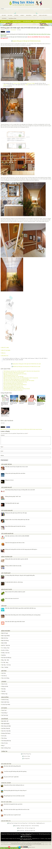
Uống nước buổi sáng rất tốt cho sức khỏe (15, 473)
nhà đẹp (21, 429)
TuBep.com (5, 84)
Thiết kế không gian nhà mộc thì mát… (11, 375)
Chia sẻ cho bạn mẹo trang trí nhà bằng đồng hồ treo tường (15, 381)
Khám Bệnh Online (12, 18)
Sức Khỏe (4, 15)
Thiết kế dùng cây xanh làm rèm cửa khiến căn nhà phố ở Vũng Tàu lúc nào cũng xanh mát (21, 371)
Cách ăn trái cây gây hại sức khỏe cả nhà (14, 542)
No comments (13, 29)
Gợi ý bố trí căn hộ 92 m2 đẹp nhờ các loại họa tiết (13, 372)
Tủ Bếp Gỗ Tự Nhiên (5, 347)
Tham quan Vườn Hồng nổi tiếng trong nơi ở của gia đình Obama (16, 379)
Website (2, 455)
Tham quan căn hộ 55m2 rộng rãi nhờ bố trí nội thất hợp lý (14, 384)
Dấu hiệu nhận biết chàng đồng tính (12, 766)
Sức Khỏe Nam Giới (37, 21)
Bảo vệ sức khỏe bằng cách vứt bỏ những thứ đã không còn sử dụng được (22, 614)
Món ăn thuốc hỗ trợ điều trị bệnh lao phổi (15, 591)
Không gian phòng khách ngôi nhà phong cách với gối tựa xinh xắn (16, 388)
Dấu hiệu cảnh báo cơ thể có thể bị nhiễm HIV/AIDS (17, 535)
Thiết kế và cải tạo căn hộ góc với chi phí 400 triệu (13, 376)
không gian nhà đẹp (15, 429)
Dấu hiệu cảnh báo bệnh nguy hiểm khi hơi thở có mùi (16, 809)
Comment (2, 435)
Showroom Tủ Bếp (30, 83)
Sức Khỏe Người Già (5, 24)
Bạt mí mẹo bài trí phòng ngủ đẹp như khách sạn (13, 386)
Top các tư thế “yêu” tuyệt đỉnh (11, 776)
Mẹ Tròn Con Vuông (6, 21)
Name (2, 446)
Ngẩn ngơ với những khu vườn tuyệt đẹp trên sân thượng (14, 373)
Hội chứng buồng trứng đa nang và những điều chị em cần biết (20, 489)
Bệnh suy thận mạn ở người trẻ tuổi (12, 814)
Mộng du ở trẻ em (9, 480)
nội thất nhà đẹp (26, 429)
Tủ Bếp (26, 84)
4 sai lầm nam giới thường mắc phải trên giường (15, 771)
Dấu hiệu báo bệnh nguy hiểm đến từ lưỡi (15, 621)
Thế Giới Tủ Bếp (16, 83)
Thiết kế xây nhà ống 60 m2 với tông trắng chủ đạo (13, 387)
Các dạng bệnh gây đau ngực (12, 503)
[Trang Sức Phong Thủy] (26, 363)
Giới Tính (16, 15)
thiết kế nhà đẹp (32, 429)
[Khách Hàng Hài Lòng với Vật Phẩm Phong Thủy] (26, 753)
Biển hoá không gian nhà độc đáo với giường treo (13, 383)
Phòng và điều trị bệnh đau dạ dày (13, 565)
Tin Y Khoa (10, 15)
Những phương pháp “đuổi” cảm (13, 496)
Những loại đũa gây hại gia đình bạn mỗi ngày (16, 512)
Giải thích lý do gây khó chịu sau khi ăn (13, 804)
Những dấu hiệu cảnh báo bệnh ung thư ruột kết (16, 559)
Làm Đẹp (22, 15)
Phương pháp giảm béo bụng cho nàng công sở (15, 790)
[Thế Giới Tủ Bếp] (26, 756)
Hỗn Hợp (7, 29)
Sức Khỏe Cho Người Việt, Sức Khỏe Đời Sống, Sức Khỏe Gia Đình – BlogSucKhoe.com (22, 838)
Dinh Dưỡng (29, 15)
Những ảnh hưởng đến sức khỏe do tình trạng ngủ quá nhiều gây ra (21, 549)
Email (2, 451)
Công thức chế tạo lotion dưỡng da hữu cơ (14, 785)
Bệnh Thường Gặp (16, 24)
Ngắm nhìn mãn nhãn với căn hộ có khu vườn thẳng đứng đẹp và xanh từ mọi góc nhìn (20, 377)
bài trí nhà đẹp (3, 429)
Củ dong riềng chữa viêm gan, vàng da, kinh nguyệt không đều (20, 575)
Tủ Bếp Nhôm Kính (4, 355)
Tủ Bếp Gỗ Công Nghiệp (5, 350)
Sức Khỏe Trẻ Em (17, 21)
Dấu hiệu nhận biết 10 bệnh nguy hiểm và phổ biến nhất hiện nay (20, 608)
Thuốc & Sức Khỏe (43, 15)
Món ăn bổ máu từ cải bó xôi (12, 598)
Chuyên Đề (4, 18)
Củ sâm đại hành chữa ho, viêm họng (14, 582)
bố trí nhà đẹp (8, 429)
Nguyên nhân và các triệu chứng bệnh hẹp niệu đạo (17, 519)
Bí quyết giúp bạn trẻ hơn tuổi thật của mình (14, 795)
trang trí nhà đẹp (39, 429)
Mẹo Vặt (35, 15)
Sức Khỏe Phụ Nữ (27, 21)
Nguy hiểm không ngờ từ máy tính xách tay (15, 526)
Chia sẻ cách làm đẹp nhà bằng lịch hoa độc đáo (12, 390)
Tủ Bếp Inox (3, 352)
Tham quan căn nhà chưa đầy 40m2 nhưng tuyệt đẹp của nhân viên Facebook (18, 380)
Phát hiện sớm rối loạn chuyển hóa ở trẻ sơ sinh (16, 466)
